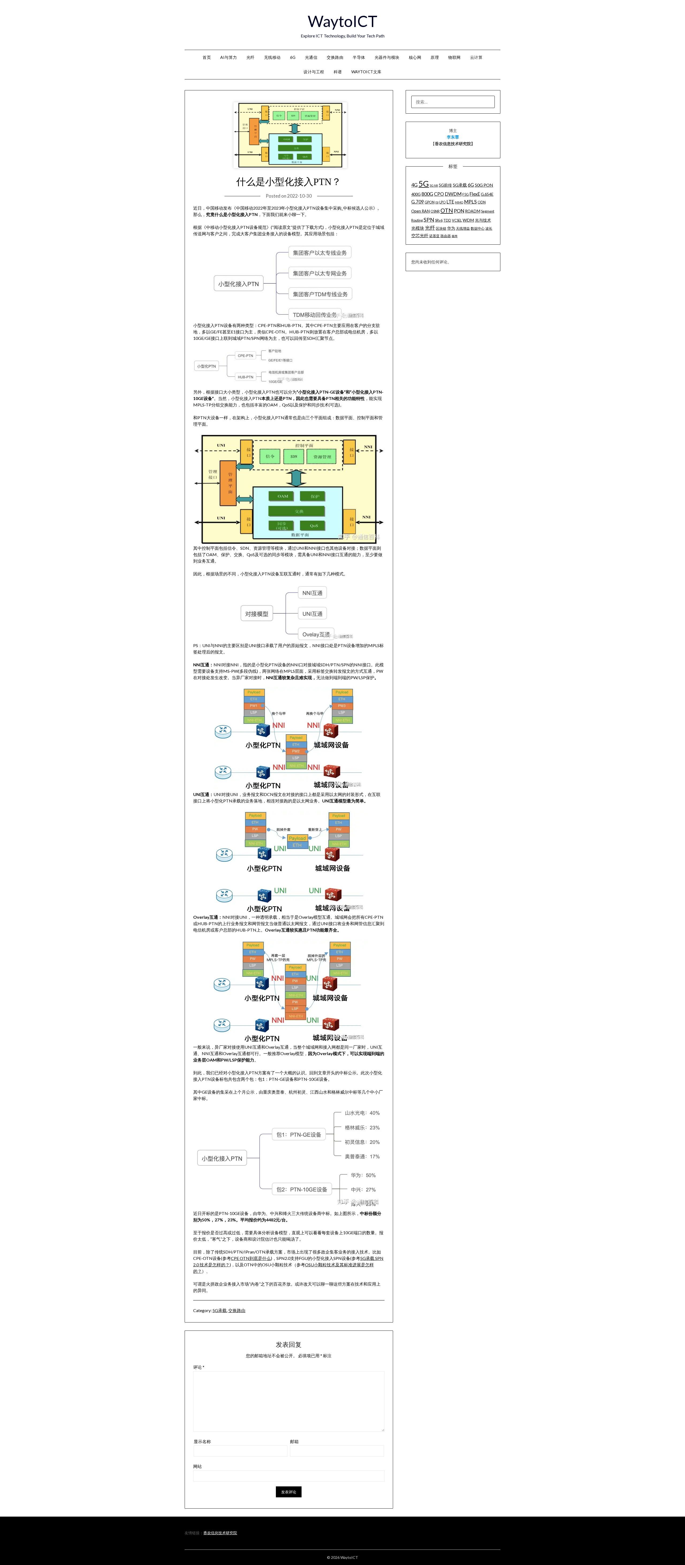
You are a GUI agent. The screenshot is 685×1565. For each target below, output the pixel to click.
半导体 (359, 57)
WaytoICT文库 (366, 71)
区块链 (441, 228)
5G (423, 183)
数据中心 (478, 228)
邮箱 (294, 1441)
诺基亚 (434, 236)
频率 (455, 236)
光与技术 (483, 220)
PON (459, 211)
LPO (442, 202)
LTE (450, 202)
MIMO (459, 202)
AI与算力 (228, 57)
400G (416, 194)
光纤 (250, 57)
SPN (429, 219)
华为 (451, 228)
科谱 (338, 71)
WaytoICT (342, 21)
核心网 (415, 57)
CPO (439, 194)
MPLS (470, 202)
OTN (446, 210)
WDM (468, 219)
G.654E (487, 194)
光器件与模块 (387, 57)
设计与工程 (313, 71)
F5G (465, 194)
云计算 (476, 57)
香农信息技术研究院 (220, 1533)
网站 (197, 1466)
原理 (435, 57)
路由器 (445, 236)
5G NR (434, 185)
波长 (488, 228)
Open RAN (420, 211)
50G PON (484, 184)
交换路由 (335, 57)
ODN (482, 202)
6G (293, 57)
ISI (437, 202)
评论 (198, 1367)
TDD (447, 220)
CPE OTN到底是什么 (251, 1258)
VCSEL (457, 220)
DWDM (453, 194)
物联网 (454, 57)
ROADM (472, 211)
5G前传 (445, 185)
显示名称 (202, 1441)
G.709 (417, 202)
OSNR (435, 211)
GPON (430, 202)
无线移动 (272, 57)
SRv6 (439, 220)
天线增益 (463, 228)
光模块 (417, 227)
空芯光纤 (419, 235)
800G (427, 194)
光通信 (311, 57)
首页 (207, 57)
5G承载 (219, 1310)
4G (414, 185)
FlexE (475, 194)
